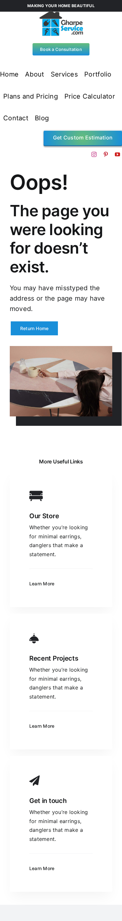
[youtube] (117, 154)
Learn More (41, 583)
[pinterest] (105, 154)
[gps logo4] (61, 13)
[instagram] (94, 154)
